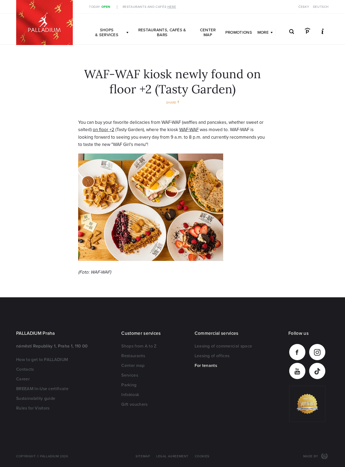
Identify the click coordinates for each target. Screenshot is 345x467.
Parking (128, 385)
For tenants (206, 365)
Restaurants (133, 356)
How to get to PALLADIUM (42, 359)
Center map (208, 32)
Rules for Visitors (33, 408)
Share (171, 103)
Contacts (25, 369)
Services (129, 375)
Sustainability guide (35, 398)
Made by (311, 456)
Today (100, 7)
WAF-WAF (189, 129)
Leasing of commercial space (223, 346)
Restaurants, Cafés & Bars (162, 32)
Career (23, 379)
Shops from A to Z (138, 346)
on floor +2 (103, 129)
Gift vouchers (134, 404)
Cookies (202, 456)
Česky (303, 7)
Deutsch (321, 7)
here (171, 7)
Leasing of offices (212, 356)
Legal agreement (172, 456)
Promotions (238, 32)
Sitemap (143, 456)
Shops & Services (106, 32)
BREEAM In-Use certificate (42, 388)
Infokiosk (130, 394)
